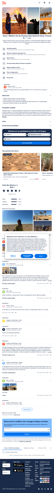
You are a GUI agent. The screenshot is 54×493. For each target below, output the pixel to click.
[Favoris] (39, 3)
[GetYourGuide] (4, 3)
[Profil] (49, 3)
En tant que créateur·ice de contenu (45, 468)
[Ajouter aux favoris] (38, 154)
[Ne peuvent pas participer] (50, 125)
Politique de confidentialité (25, 441)
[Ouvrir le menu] (50, 242)
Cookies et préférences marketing (27, 474)
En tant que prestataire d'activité (45, 465)
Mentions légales (28, 466)
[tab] (12, 448)
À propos (36, 465)
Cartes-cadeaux (37, 475)
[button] (27, 38)
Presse (36, 472)
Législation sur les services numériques (29, 482)
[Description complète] (50, 107)
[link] (21, 167)
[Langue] (44, 3)
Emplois (36, 468)
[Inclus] (50, 121)
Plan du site (27, 486)
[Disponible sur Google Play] (18, 465)
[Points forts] (50, 95)
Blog (36, 470)
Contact (27, 464)
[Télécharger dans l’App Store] (18, 471)
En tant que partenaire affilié (45, 472)
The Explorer (37, 479)
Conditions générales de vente (29, 479)
